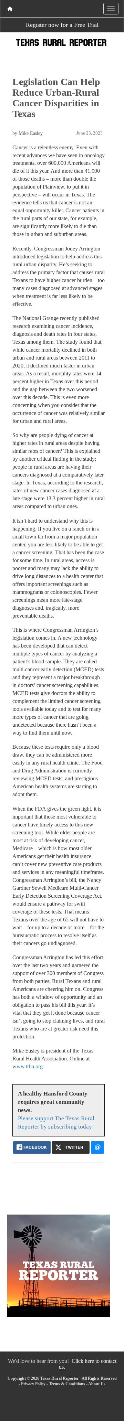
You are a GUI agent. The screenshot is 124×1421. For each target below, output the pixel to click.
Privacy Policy (33, 1383)
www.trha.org (27, 1066)
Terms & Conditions (67, 1383)
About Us (96, 1383)
